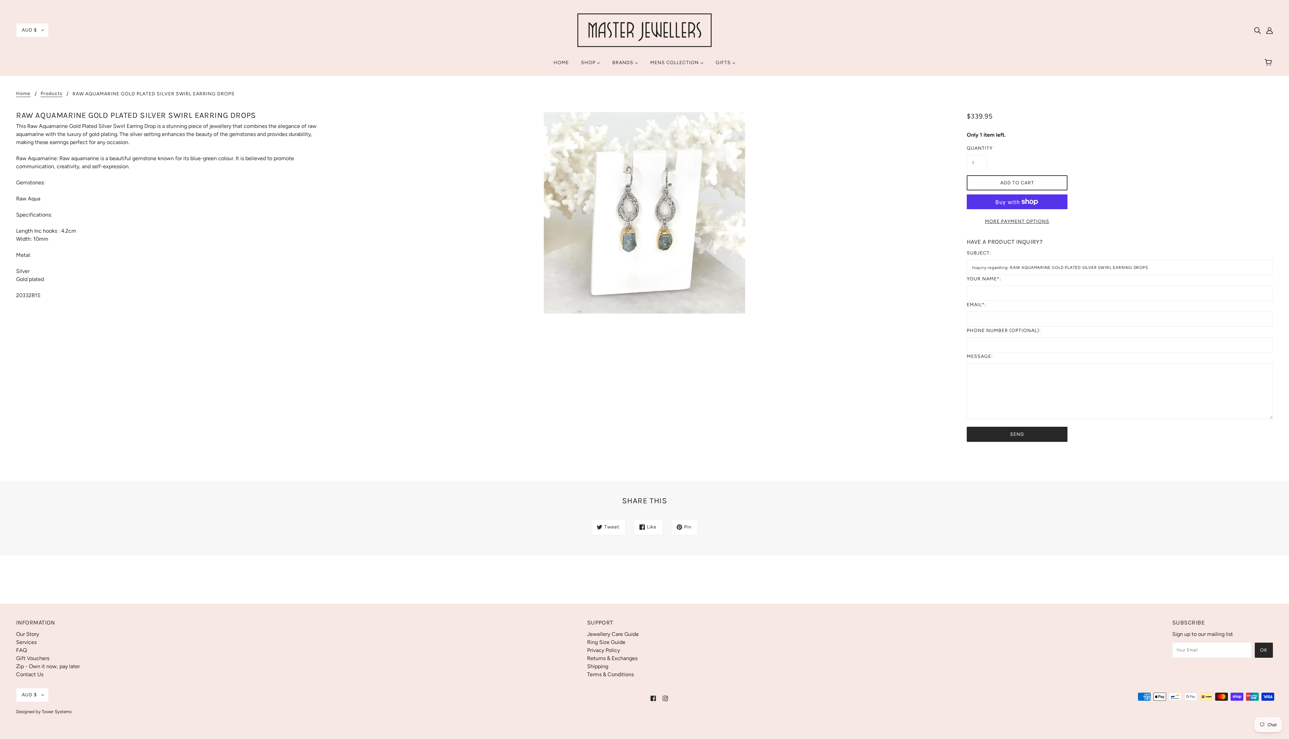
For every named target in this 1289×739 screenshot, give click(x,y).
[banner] (644, 30)
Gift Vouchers (32, 658)
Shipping (597, 666)
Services (26, 642)
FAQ (21, 650)
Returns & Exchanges (612, 658)
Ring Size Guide (606, 642)
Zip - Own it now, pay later (48, 666)
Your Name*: (984, 279)
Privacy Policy (603, 650)
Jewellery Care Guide (613, 634)
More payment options (1017, 221)
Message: (980, 356)
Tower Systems (56, 711)
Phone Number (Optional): (1004, 330)
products (51, 93)
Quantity (977, 148)
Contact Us (29, 674)
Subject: (979, 253)
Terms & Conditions (610, 674)
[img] (1257, 30)
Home (23, 93)
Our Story (27, 634)
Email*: (976, 305)
